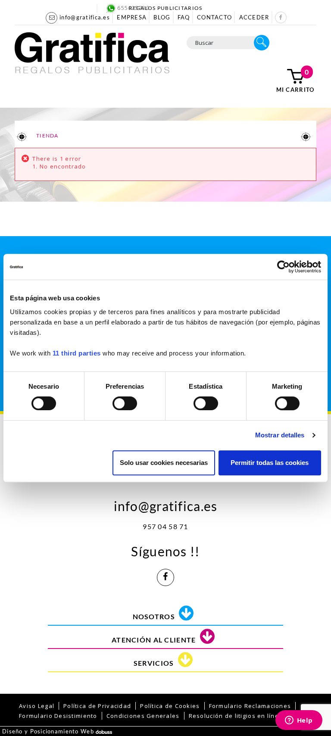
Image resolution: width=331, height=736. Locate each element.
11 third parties (77, 353)
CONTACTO (214, 17)
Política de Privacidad (97, 706)
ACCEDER (254, 17)
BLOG (161, 17)
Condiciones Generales (143, 716)
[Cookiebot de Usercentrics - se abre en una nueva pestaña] (283, 266)
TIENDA (47, 135)
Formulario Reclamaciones (250, 706)
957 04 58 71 (165, 526)
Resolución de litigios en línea (236, 716)
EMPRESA (132, 17)
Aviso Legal (36, 706)
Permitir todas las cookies (270, 462)
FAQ (184, 17)
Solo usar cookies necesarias (164, 462)
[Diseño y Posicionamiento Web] (104, 731)
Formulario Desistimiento (58, 716)
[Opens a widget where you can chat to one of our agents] (298, 721)
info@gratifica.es (166, 504)
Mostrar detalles (280, 435)
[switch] (124, 400)
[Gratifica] (92, 52)
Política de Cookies (170, 706)
